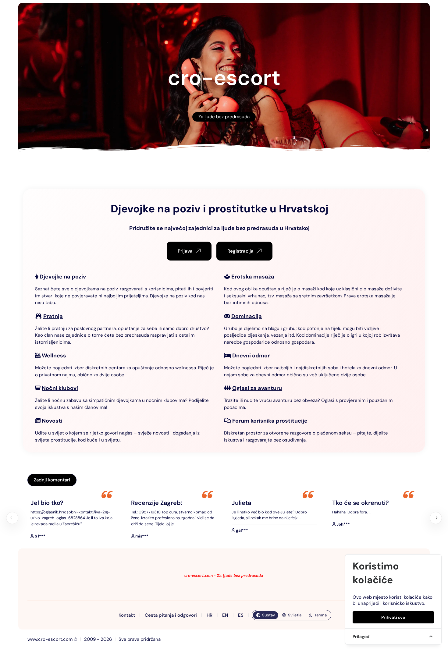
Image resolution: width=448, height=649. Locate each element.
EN (225, 615)
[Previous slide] (12, 518)
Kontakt (127, 615)
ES (241, 615)
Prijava (185, 251)
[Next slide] (436, 518)
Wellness (54, 355)
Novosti (52, 420)
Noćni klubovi (60, 388)
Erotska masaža (252, 276)
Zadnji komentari (52, 480)
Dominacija (246, 316)
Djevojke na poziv (63, 276)
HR (209, 615)
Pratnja (53, 316)
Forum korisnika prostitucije (270, 420)
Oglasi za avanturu (257, 388)
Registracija (240, 251)
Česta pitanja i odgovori (171, 615)
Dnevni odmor (251, 355)
